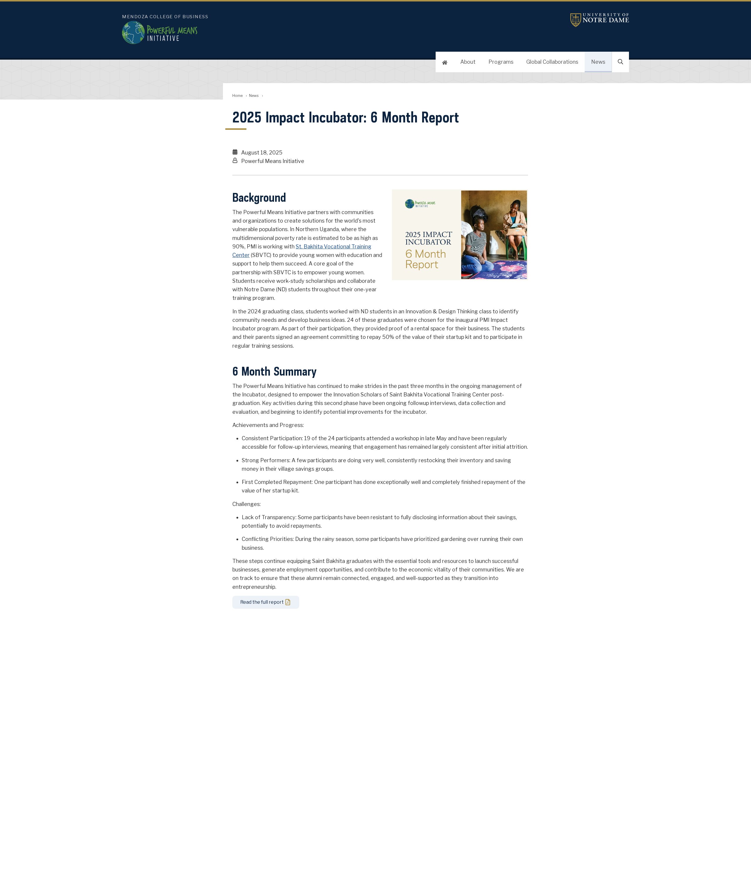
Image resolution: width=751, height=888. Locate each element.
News (598, 62)
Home (237, 95)
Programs (500, 62)
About (468, 62)
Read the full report (262, 602)
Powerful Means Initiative (274, 32)
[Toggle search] (620, 62)
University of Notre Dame (599, 20)
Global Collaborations (552, 62)
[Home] (445, 62)
